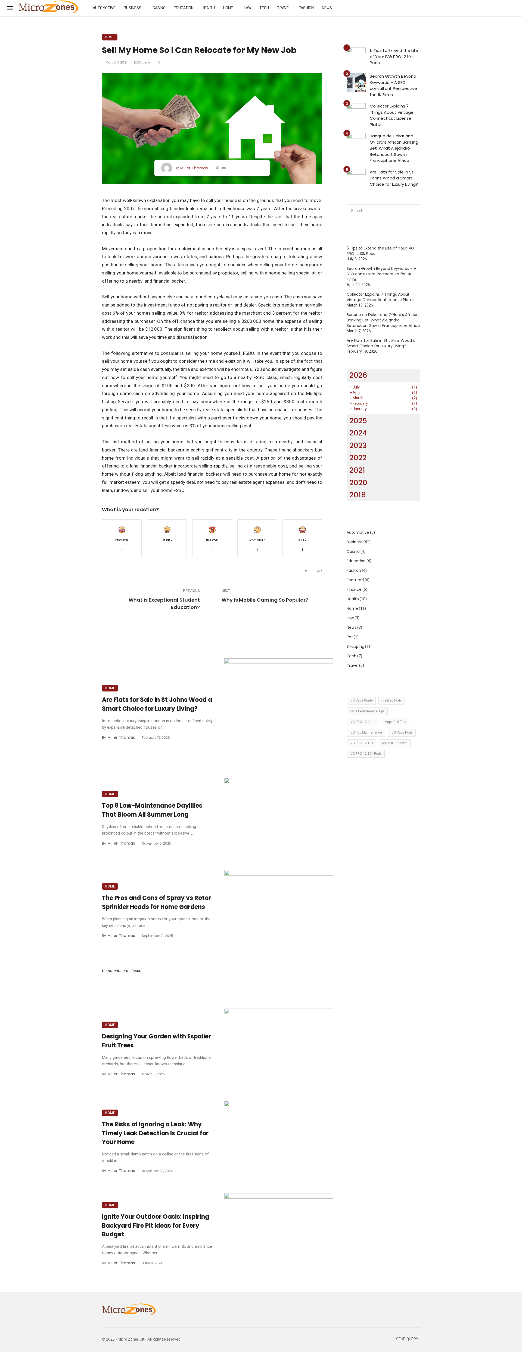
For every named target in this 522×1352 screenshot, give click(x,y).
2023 (358, 445)
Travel (284, 8)
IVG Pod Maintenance (366, 732)
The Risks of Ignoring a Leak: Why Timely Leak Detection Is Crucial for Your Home (155, 1133)
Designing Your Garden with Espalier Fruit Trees (156, 1041)
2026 (358, 375)
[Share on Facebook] (236, 168)
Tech (264, 8)
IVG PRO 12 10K (361, 743)
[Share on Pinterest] (253, 168)
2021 (357, 470)
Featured (355, 580)
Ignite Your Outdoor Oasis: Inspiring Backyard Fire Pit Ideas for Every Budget (155, 1225)
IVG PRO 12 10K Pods (366, 754)
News (327, 8)
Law (247, 8)
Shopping (355, 646)
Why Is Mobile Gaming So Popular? (265, 599)
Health (208, 8)
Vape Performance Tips (367, 711)
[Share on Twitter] (245, 168)
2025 (358, 420)
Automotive (104, 8)
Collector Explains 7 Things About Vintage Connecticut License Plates (392, 115)
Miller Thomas (194, 168)
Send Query (407, 1339)
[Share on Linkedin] (261, 168)
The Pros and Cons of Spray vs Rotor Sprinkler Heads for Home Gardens (156, 902)
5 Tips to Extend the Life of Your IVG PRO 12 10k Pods (394, 56)
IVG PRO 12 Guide (363, 722)
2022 (357, 457)
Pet (350, 637)
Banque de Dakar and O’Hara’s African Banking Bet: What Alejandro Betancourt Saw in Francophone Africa (394, 148)
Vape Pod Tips (395, 722)
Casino (159, 8)
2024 (358, 433)
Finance (354, 589)
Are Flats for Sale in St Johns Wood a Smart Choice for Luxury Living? (157, 704)
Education (184, 8)
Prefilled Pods (391, 700)
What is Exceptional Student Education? (164, 603)
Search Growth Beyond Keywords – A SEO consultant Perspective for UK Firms (393, 85)
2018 (357, 494)
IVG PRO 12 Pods (395, 743)
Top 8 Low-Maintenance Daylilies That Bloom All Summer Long (152, 810)
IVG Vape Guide (361, 700)
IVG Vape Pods (402, 732)
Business (132, 8)
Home (228, 8)
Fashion (306, 8)
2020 (358, 482)
